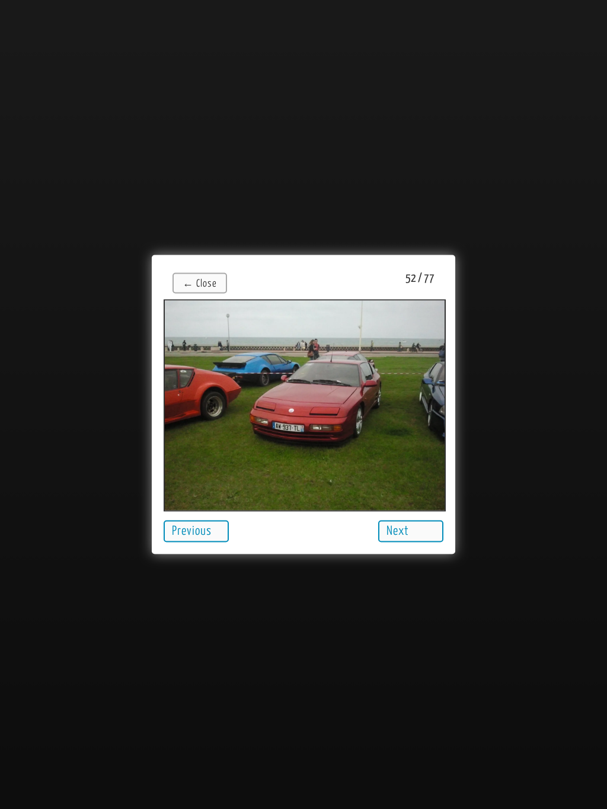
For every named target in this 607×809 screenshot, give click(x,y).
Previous (192, 531)
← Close (200, 284)
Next (397, 531)
